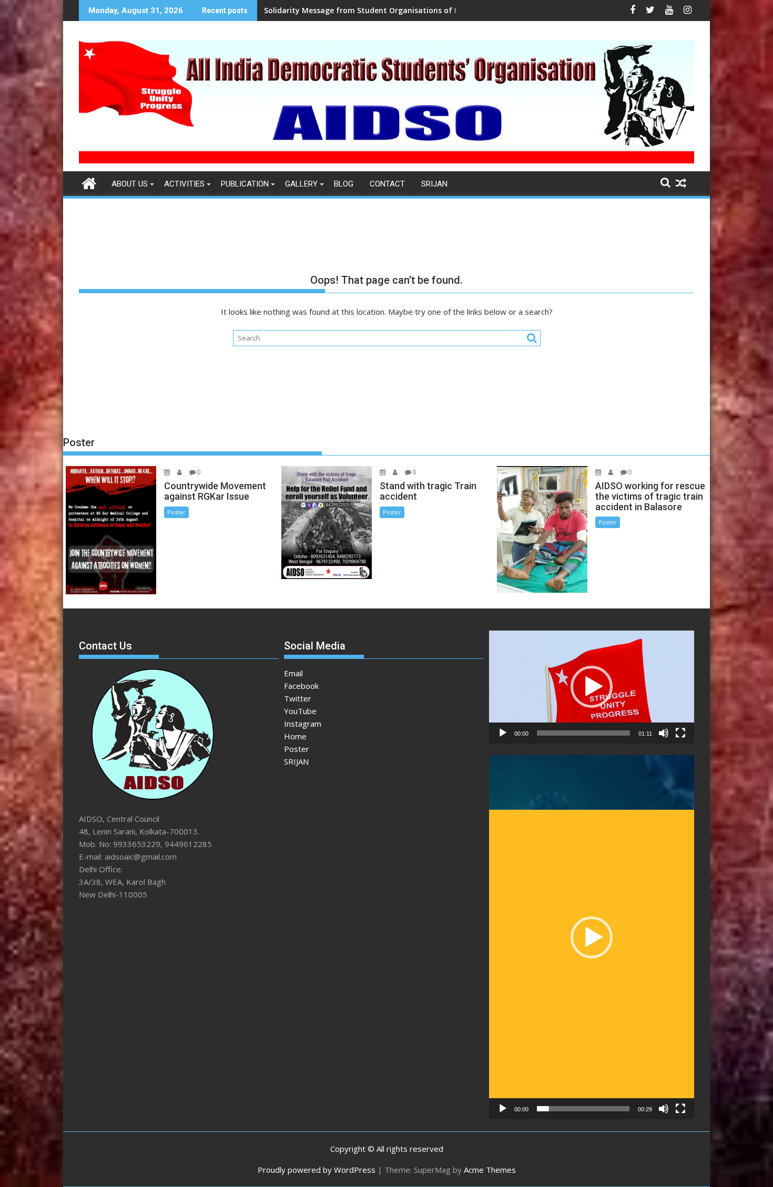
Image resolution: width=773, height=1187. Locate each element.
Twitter (297, 698)
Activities (184, 184)
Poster (176, 512)
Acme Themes (490, 1169)
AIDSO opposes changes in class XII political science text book (377, 10)
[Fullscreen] (680, 733)
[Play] (502, 733)
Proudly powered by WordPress (316, 1169)
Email (293, 673)
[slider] (583, 733)
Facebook (301, 685)
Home (295, 736)
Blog (343, 184)
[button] (592, 687)
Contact (387, 184)
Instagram (302, 723)
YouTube (300, 711)
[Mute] (663, 733)
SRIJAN (434, 184)
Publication (245, 184)
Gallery (301, 184)
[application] (591, 687)
